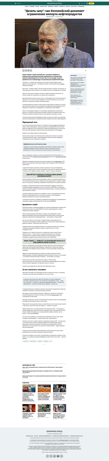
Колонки (37, 6)
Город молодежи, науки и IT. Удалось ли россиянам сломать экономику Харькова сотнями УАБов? (59, 396)
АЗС (51, 341)
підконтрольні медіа (61, 156)
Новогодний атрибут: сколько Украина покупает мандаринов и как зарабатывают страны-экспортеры (44, 396)
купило (54, 185)
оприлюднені (58, 161)
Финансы (56, 6)
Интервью (68, 6)
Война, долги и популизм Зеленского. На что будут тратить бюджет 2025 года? (59, 415)
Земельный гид (81, 6)
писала (60, 130)
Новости (26, 6)
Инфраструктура (43, 6)
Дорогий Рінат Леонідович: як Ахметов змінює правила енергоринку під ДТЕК (44, 175)
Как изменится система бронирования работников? (44, 415)
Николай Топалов (50, 16)
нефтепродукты (33, 341)
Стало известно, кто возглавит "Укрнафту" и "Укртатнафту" (76, 96)
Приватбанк (46, 341)
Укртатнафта (25, 341)
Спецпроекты (62, 6)
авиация (40, 341)
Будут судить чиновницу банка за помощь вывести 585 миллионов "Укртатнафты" (42, 367)
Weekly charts (74, 6)
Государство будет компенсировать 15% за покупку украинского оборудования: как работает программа (28, 397)
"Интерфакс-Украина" (64, 440)
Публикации (31, 6)
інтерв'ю (62, 84)
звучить (41, 207)
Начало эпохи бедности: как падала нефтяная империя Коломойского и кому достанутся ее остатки (44, 376)
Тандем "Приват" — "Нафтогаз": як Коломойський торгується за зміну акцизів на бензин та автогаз (44, 241)
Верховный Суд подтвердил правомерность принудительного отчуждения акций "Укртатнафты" (42, 371)
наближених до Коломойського (41, 156)
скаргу (55, 125)
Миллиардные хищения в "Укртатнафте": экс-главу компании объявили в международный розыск (76, 102)
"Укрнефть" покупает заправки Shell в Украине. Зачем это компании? (28, 415)
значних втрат (55, 295)
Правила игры (51, 6)
